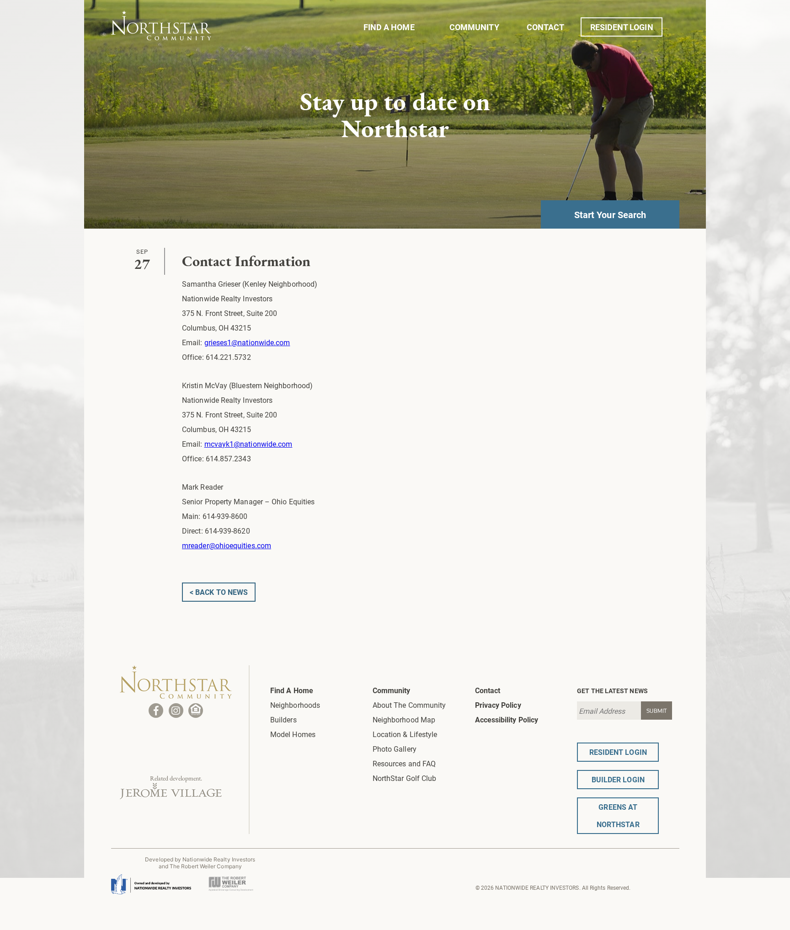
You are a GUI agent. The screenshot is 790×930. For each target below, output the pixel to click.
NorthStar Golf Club (405, 778)
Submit (656, 710)
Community (474, 26)
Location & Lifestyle (405, 734)
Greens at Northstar (618, 815)
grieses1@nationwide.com (247, 342)
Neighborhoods (295, 705)
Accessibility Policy (507, 719)
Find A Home (389, 26)
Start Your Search (610, 214)
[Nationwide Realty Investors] (151, 881)
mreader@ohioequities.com (226, 545)
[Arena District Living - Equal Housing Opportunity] (195, 710)
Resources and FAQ (404, 763)
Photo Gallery (394, 749)
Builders (283, 719)
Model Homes (292, 734)
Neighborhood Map (404, 719)
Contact (546, 26)
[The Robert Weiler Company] (230, 879)
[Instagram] (176, 710)
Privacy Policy (498, 705)
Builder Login (618, 779)
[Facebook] (156, 710)
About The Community (409, 705)
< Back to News (219, 592)
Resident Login (621, 26)
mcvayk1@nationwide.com (248, 444)
